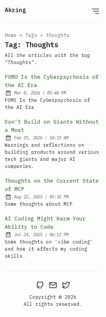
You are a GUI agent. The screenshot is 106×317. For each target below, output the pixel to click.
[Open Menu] (95, 11)
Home (10, 35)
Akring (15, 10)
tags (31, 35)
